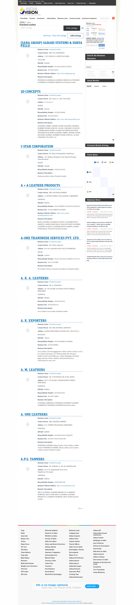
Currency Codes (75, 18)
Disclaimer (64, 601)
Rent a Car (71, 3)
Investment (40, 18)
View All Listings (59, 35)
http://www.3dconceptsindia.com (68, 119)
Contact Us (79, 601)
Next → (81, 508)
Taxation (32, 18)
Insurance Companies (89, 18)
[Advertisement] (80, 11)
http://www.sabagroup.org (66, 73)
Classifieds (24, 18)
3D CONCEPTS (31, 91)
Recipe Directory (81, 3)
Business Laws (63, 18)
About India (23, 3)
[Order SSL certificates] (67, 590)
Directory (47, 35)
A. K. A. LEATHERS (34, 278)
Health (31, 3)
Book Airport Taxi (60, 3)
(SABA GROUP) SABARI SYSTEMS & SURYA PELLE (51, 44)
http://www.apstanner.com (66, 486)
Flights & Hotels (48, 3)
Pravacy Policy (56, 601)
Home (22, 22)
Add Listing (75, 35)
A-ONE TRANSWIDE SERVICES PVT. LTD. (50, 238)
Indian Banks (51, 18)
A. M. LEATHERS (33, 370)
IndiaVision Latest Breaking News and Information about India (65, 603)
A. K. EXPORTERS (33, 320)
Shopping (38, 3)
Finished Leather (55, 49)
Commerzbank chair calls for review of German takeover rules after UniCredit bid (99, 253)
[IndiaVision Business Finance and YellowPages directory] (30, 11)
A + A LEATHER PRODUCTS (40, 185)
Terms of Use (71, 601)
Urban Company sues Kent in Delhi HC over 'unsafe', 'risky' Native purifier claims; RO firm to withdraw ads (99, 219)
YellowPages (92, 3)
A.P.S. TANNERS (32, 459)
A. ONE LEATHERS (34, 414)
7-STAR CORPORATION (37, 146)
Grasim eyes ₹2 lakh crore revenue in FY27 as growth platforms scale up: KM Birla (99, 236)
